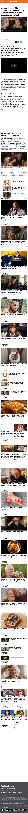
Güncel (9, 792)
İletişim (10, 790)
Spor (2, 794)
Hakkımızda (3, 790)
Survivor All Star (21, 79)
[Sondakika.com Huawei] (22, 810)
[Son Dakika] (14, 1)
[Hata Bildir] (6, 807)
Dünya (14, 792)
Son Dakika (3, 792)
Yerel (12, 794)
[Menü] (2, 1)
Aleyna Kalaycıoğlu (17, 84)
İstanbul (10, 96)
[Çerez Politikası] (4, 806)
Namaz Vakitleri (4, 795)
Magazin (10, 103)
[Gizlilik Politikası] (11, 805)
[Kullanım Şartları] (4, 805)
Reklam (7, 790)
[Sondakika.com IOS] (5, 810)
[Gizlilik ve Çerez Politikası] (21, 805)
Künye (13, 790)
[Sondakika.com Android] (13, 810)
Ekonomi (20, 792)
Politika (17, 794)
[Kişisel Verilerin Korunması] (13, 806)
